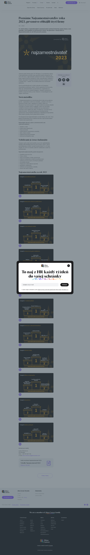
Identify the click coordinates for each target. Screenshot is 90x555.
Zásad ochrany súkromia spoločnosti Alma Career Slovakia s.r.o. (53, 289)
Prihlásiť (64, 284)
